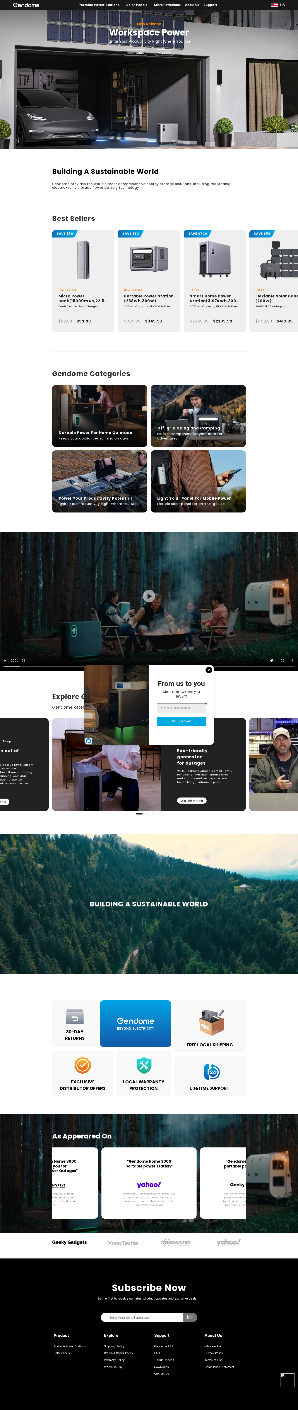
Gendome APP (163, 1346)
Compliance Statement (219, 1367)
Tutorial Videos (164, 1360)
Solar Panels (62, 1353)
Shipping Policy (114, 1346)
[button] (6, 78)
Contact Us (161, 1373)
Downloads (161, 1367)
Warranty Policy (114, 1360)
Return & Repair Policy (118, 1353)
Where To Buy (113, 1367)
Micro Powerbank (167, 5)
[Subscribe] (190, 1317)
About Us (192, 5)
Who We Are (213, 1346)
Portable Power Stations (70, 1346)
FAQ (157, 1353)
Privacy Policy (214, 1353)
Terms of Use (213, 1360)
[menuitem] (100, 5)
